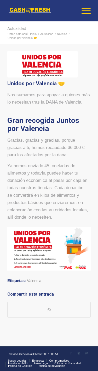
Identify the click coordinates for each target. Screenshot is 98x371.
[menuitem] (83, 10)
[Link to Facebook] (71, 353)
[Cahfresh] (40, 10)
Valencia (34, 280)
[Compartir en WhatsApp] (49, 309)
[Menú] (83, 10)
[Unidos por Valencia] (42, 64)
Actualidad (16, 29)
